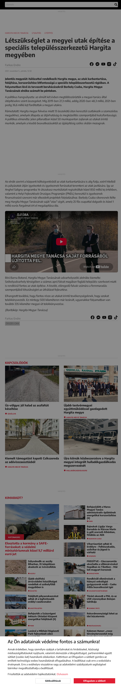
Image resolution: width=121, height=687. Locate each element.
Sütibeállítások (53, 680)
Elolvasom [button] (62, 674)
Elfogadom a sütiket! (94, 680)
